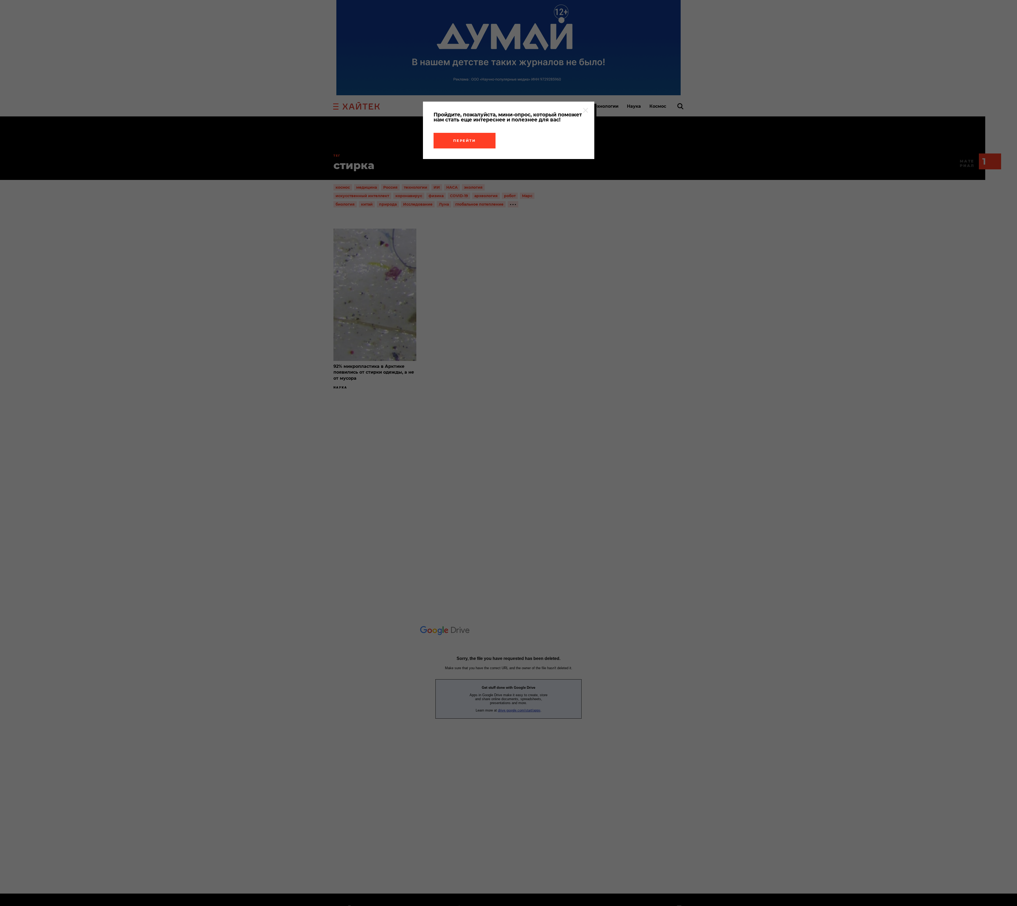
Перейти (464, 140)
